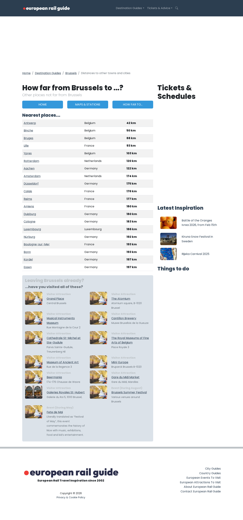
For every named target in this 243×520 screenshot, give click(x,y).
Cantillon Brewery (123, 318)
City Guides (213, 469)
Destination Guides (129, 8)
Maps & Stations (87, 104)
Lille (26, 146)
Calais (28, 191)
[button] (176, 8)
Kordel (28, 259)
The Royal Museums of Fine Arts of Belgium (130, 340)
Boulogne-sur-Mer (37, 244)
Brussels (71, 73)
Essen (28, 267)
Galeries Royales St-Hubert (66, 392)
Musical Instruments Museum (61, 320)
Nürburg (29, 237)
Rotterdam (31, 161)
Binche (28, 130)
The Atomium (120, 299)
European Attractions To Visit (200, 482)
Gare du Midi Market (125, 377)
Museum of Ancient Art (63, 362)
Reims (28, 199)
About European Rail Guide (202, 487)
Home (26, 73)
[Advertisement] (121, 43)
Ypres (28, 153)
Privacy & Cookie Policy (71, 497)
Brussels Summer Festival (129, 392)
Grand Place (55, 299)
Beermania (54, 377)
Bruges (28, 138)
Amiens (29, 206)
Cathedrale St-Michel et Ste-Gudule (64, 340)
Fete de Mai (55, 412)
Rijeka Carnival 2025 (195, 254)
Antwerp (30, 123)
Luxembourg (32, 229)
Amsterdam (32, 176)
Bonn (27, 252)
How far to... (132, 104)
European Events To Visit (203, 478)
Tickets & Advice (158, 8)
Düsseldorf (31, 184)
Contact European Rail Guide (201, 491)
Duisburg (30, 214)
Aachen (29, 168)
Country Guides (210, 473)
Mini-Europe (119, 362)
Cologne (29, 221)
